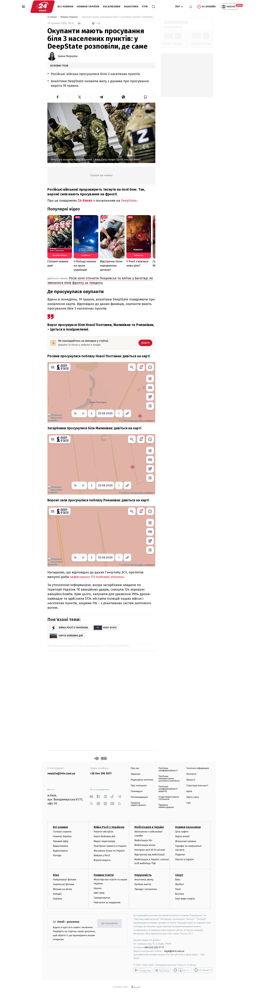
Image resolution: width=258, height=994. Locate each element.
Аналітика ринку (143, 879)
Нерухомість (143, 875)
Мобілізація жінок (144, 845)
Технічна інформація (197, 768)
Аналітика (131, 6)
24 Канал (52, 17)
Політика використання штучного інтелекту (169, 778)
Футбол (179, 884)
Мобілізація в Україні (149, 827)
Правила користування (138, 804)
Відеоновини (60, 845)
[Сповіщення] (190, 6)
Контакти (191, 774)
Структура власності (197, 785)
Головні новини (62, 831)
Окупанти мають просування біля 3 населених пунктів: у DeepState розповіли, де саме (118, 17)
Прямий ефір (60, 841)
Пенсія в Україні (184, 859)
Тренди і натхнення (145, 889)
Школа (97, 888)
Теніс (178, 889)
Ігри (145, 6)
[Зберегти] (145, 97)
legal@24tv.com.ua (174, 951)
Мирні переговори (104, 841)
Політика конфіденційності (168, 769)
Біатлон (179, 893)
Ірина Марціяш (68, 56)
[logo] (42, 6)
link (91, 796)
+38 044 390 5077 (101, 773)
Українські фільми (63, 884)
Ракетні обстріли (103, 831)
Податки (180, 854)
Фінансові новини (185, 841)
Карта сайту (192, 797)
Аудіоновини (60, 850)
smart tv (182, 970)
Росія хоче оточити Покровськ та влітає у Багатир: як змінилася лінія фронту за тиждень (100, 280)
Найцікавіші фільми (64, 879)
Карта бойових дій (104, 836)
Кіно (56, 875)
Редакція (135, 774)
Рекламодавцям (139, 797)
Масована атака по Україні (109, 850)
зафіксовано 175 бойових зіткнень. (97, 577)
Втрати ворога (102, 860)
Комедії (57, 893)
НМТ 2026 (99, 893)
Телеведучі (137, 791)
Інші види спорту (185, 898)
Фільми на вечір (62, 889)
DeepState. (129, 200)
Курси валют (182, 836)
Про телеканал (139, 785)
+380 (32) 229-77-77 (153, 947)
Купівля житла (142, 884)
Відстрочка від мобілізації (149, 854)
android (142, 970)
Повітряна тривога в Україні (110, 845)
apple (162, 970)
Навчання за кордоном (107, 902)
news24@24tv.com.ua (61, 773)
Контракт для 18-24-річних (149, 849)
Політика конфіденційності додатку (168, 789)
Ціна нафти (181, 831)
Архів (189, 791)
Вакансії (190, 780)
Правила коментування (166, 806)
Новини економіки (188, 827)
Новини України (88, 6)
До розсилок (109, 923)
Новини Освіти (104, 875)
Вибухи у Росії (102, 855)
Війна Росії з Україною (109, 827)
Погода (57, 855)
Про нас (135, 768)
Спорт (179, 875)
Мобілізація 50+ (143, 840)
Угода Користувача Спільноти (168, 798)
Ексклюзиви (112, 6)
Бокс (177, 879)
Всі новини (65, 6)
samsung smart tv (202, 970)
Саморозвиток (102, 897)
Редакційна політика (142, 780)
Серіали (57, 898)
